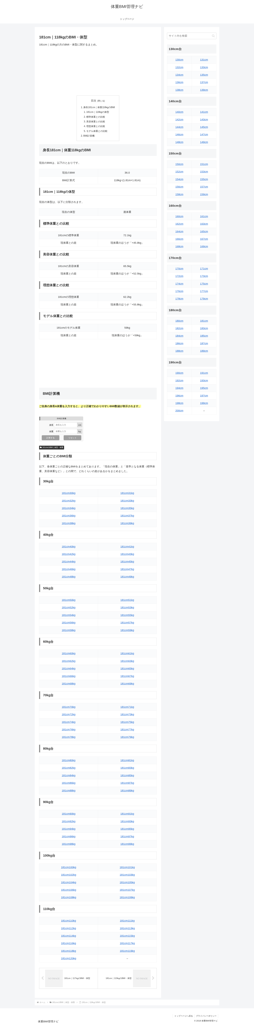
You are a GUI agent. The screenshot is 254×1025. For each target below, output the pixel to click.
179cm (204, 298)
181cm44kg (68, 561)
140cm (179, 111)
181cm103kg (127, 874)
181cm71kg (127, 706)
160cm (179, 216)
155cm (204, 179)
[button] (213, 36)
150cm (179, 164)
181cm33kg (127, 500)
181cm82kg (68, 767)
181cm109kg (127, 897)
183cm (204, 328)
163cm (204, 223)
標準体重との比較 (95, 116)
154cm (179, 179)
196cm (179, 395)
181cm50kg (68, 600)
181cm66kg (68, 676)
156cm (179, 186)
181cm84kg (68, 775)
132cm (179, 67)
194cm (179, 388)
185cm (204, 335)
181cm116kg (68, 943)
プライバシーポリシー (206, 1016)
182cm (179, 328)
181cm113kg (127, 928)
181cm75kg (127, 722)
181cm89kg (127, 790)
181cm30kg (68, 493)
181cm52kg (68, 607)
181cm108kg (68, 897)
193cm (204, 380)
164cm (179, 231)
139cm (204, 89)
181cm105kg (127, 882)
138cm (179, 89)
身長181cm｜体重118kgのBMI (99, 107)
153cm (204, 171)
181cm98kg (68, 844)
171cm (204, 268)
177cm (204, 291)
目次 (93, 100)
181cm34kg (68, 508)
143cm (204, 119)
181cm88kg (68, 790)
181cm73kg (127, 714)
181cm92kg (68, 821)
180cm (179, 320)
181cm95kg (127, 828)
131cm (204, 59)
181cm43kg (127, 554)
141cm (204, 111)
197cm (204, 395)
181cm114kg (68, 935)
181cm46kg (68, 569)
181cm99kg (127, 844)
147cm (204, 134)
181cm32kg (68, 500)
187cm (204, 343)
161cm (204, 216)
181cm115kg (127, 935)
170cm (179, 268)
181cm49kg (127, 576)
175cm (204, 283)
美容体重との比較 (95, 121)
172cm (179, 276)
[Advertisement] (98, 71)
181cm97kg (127, 836)
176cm (179, 291)
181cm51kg (127, 600)
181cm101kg (127, 867)
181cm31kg (127, 493)
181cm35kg (127, 508)
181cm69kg (127, 683)
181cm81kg (127, 760)
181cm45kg (127, 561)
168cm (179, 246)
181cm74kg (68, 722)
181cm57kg (127, 622)
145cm (204, 127)
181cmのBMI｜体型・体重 (52, 447)
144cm (179, 127)
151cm (204, 164)
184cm (179, 335)
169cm (204, 246)
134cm (179, 74)
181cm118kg (68, 950)
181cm (204, 320)
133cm (204, 67)
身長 (51, 424)
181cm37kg (127, 515)
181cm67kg (127, 676)
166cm (179, 239)
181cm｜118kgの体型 (97, 112)
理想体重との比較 (95, 126)
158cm (179, 194)
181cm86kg (68, 782)
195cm (204, 388)
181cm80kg (68, 760)
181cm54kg (68, 615)
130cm (179, 59)
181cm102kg (68, 874)
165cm (204, 231)
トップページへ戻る (183, 1016)
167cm (204, 239)
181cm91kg (127, 813)
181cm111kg (127, 920)
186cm (179, 343)
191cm (204, 372)
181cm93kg (127, 821)
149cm (204, 142)
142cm (179, 119)
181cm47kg (127, 569)
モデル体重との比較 (96, 131)
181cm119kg (127, 950)
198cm (179, 403)
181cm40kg (68, 546)
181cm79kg (127, 737)
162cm (179, 223)
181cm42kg (68, 554)
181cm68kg (68, 683)
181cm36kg (68, 515)
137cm (204, 82)
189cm (204, 350)
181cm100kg (68, 867)
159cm (204, 194)
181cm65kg (127, 668)
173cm (204, 276)
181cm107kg (127, 889)
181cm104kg (68, 882)
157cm (204, 186)
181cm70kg (68, 706)
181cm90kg (68, 813)
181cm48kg (68, 576)
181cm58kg (68, 630)
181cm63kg (127, 661)
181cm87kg (127, 782)
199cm (204, 403)
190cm (179, 372)
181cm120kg (68, 958)
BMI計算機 (89, 135)
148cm (179, 142)
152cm (179, 171)
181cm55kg (127, 615)
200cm (179, 410)
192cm (179, 380)
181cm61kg (127, 653)
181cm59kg (127, 630)
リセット (72, 438)
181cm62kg (68, 661)
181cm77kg (127, 729)
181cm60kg (68, 653)
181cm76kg (68, 729)
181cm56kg (68, 622)
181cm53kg (127, 607)
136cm (179, 82)
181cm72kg (68, 714)
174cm (179, 283)
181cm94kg (68, 828)
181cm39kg (127, 523)
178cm (179, 298)
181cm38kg (68, 523)
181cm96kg (68, 836)
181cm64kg (68, 668)
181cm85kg (127, 775)
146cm (179, 134)
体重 (51, 431)
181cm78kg (68, 737)
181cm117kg (127, 943)
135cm (204, 74)
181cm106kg (68, 889)
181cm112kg (68, 928)
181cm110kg (68, 920)
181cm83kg (127, 767)
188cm (179, 350)
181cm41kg (127, 546)
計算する (50, 438)
